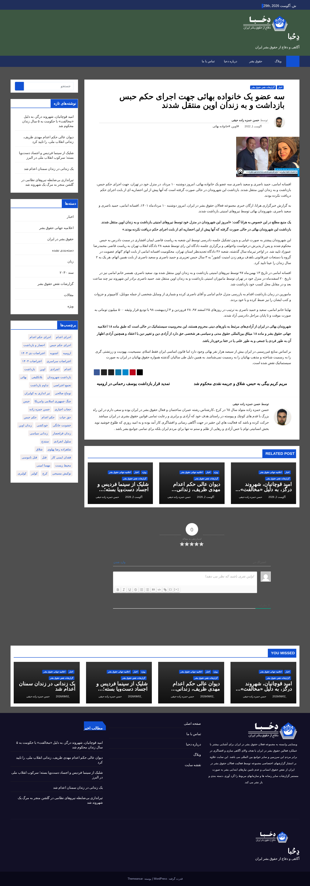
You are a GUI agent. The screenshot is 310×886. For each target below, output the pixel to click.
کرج (44, 473)
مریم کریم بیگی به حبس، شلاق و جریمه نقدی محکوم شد (241, 383)
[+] (176, 589)
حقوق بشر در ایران (60, 239)
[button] (13, 61)
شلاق (39, 449)
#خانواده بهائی (221, 126)
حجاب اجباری (63, 409)
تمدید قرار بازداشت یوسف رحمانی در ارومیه (133, 383)
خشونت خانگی (62, 425)
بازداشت (29, 369)
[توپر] (118, 589)
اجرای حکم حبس (60, 345)
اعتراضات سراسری (59, 361)
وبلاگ (278, 61)
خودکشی (42, 425)
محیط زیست (63, 465)
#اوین (235, 126)
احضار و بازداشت (34, 345)
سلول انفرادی (62, 441)
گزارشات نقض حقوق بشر (263, 87)
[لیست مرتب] (141, 589)
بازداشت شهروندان (59, 377)
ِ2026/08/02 (279, 696)
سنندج (45, 441)
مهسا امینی (43, 465)
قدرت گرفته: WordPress (168, 878)
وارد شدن (119, 562)
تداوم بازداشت (39, 385)
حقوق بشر (255, 61)
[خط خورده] (136, 589)
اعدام (67, 369)
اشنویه (54, 353)
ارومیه (67, 353)
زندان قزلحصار (62, 433)
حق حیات (65, 417)
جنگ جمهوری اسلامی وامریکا (53, 401)
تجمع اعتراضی (62, 385)
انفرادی (54, 369)
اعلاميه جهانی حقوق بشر (271, 472)
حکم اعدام (48, 417)
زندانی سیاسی (39, 433)
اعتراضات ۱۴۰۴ (32, 361)
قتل (44, 457)
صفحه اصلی (192, 723)
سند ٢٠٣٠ (67, 272)
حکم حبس (30, 417)
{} (170, 589)
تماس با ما (208, 61)
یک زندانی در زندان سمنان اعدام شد (49, 169)
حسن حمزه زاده (40, 409)
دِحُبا (293, 36)
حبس (26, 401)
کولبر (34, 473)
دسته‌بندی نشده (63, 250)
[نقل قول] (153, 589)
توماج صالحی (63, 393)
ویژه (216, 472)
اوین (42, 369)
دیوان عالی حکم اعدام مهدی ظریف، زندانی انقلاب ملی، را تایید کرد (195, 489)
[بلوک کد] (159, 589)
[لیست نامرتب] (147, 589)
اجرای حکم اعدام (40, 337)
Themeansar (135, 878)
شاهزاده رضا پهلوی (59, 449)
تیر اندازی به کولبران (37, 393)
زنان (70, 261)
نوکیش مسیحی (61, 473)
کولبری (22, 473)
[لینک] (165, 589)
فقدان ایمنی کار (61, 457)
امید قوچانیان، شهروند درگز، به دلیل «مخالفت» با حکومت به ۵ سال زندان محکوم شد (48, 121)
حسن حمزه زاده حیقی (245, 120)
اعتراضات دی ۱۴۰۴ (33, 353)
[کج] (124, 589)
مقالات (69, 295)
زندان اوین (25, 425)
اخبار (280, 87)
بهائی (23, 377)
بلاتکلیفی (36, 377)
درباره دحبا (230, 61)
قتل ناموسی (29, 457)
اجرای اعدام (63, 337)
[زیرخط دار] (130, 589)
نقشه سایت (193, 765)
